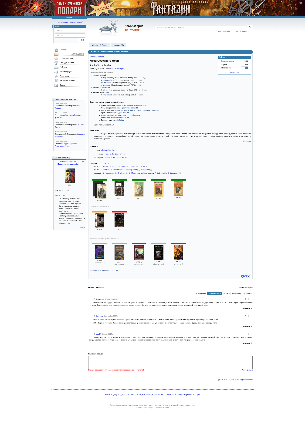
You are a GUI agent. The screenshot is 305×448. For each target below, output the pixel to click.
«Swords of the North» (112, 157)
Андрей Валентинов (68, 162)
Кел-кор (248, 141)
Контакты (146, 395)
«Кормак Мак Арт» (116, 69)
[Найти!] (250, 27)
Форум (62, 85)
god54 (98, 334)
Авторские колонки (67, 80)
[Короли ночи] (119, 196)
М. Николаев (106, 83)
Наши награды (158, 395)
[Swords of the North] (178, 259)
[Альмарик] (100, 227)
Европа (136, 110)
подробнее (234, 72)
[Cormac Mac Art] (119, 260)
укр (122, 395)
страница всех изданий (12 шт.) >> (104, 270)
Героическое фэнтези (135, 105)
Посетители (64, 76)
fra (119, 395)
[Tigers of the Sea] (100, 258)
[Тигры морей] (178, 195)
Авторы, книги (77, 54)
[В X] (248, 276)
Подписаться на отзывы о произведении (236, 380)
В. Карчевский (107, 78)
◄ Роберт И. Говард (99, 45)
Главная (63, 49)
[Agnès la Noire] (159, 259)
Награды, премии (67, 63)
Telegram (182, 395)
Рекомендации (65, 72)
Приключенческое (128, 108)
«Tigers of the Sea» (111, 154)
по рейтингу (236, 293)
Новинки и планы (67, 58)
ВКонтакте (171, 395)
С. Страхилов (106, 95)
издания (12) (119, 45)
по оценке (247, 293)
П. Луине (104, 90)
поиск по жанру (224, 31)
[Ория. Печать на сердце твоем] (70, 183)
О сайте (108, 395)
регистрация (63, 22)
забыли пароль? (76, 22)
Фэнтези (119, 105)
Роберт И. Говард (97, 57)
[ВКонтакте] (242, 276)
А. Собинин (105, 85)
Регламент (131, 395)
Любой (119, 120)
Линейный (122, 118)
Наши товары (193, 395)
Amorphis (100, 299)
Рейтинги (63, 67)
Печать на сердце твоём (68, 164)
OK (81, 40)
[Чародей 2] (139, 196)
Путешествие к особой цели (126, 115)
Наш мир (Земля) (122, 110)
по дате (227, 293)
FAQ (139, 395)
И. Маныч (105, 80)
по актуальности (214, 293)
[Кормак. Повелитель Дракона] (119, 227)
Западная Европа (149, 110)
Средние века (120, 113)
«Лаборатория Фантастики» (157, 407)
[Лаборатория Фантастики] (109, 28)
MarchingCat (60, 195)
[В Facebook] (245, 276)
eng (115, 395)
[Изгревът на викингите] (139, 259)
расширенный (241, 31)
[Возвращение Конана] (102, 192)
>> (69, 223)
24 (113, 125)
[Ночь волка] (159, 196)
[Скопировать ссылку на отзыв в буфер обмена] (94, 299)
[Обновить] (83, 164)
